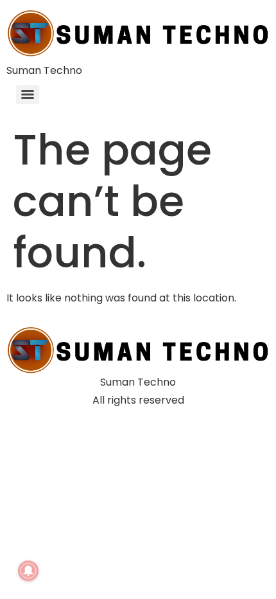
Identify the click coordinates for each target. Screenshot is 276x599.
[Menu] (27, 94)
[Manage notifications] (28, 570)
